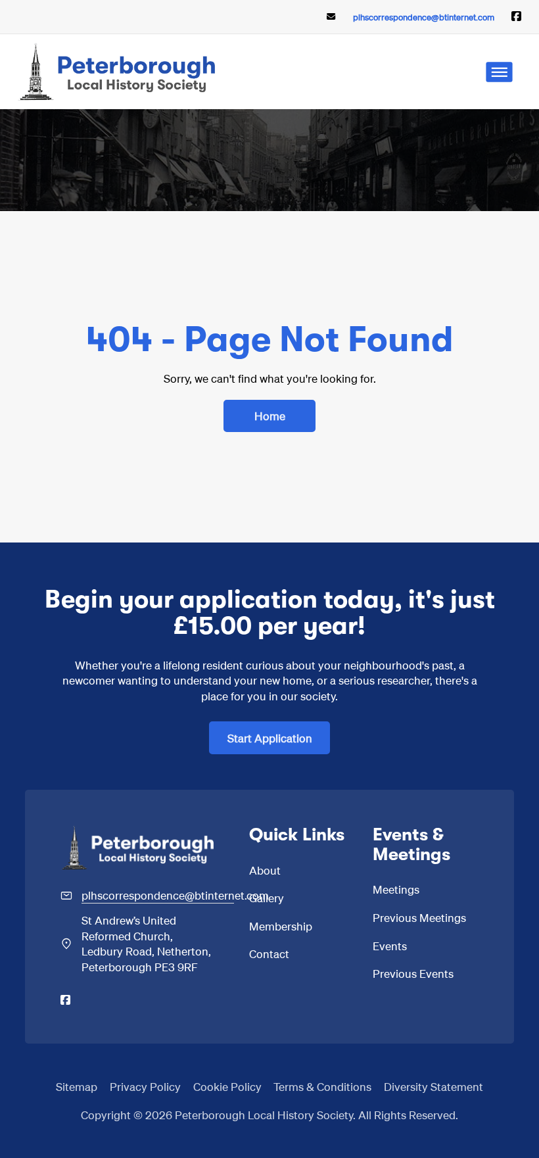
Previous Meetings (419, 917)
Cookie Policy (227, 1086)
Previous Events (413, 973)
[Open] (499, 72)
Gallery (266, 897)
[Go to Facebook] (516, 16)
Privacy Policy (145, 1086)
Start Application (269, 738)
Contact (269, 953)
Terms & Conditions (322, 1086)
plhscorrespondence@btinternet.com (423, 16)
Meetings (396, 889)
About (265, 870)
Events (390, 945)
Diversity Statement (433, 1086)
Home (269, 415)
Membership (280, 926)
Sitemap (76, 1086)
